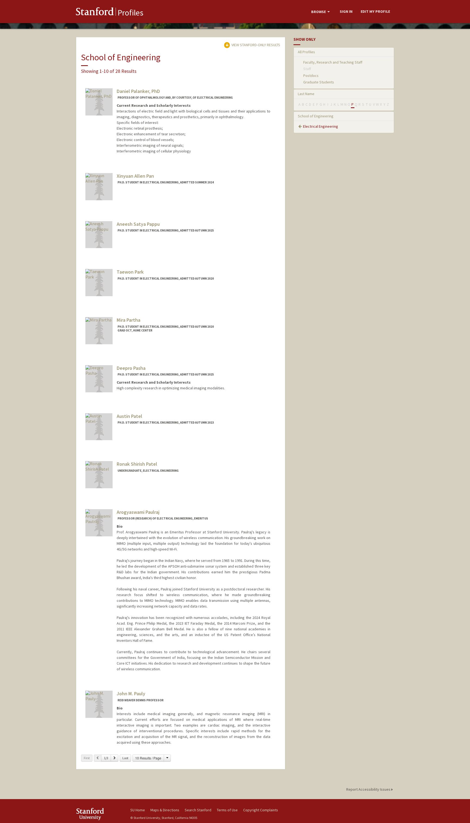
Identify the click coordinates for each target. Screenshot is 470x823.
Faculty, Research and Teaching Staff (332, 62)
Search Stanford (198, 810)
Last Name (306, 93)
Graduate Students (318, 82)
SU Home (137, 810)
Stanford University (99, 814)
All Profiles (306, 51)
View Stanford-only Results (255, 44)
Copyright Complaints (260, 810)
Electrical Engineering (320, 126)
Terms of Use (227, 810)
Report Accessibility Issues (368, 789)
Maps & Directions (164, 810)
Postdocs (311, 75)
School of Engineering (315, 116)
